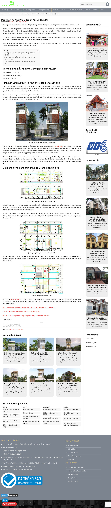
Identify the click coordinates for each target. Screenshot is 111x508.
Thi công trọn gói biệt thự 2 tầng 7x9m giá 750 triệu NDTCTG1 (97, 253)
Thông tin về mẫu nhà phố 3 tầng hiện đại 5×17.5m (20, 54)
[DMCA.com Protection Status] (9, 495)
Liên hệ (103, 10)
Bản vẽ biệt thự (28, 409)
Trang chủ (4, 14)
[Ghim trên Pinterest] (10, 325)
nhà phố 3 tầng (15, 299)
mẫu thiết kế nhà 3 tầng (16, 329)
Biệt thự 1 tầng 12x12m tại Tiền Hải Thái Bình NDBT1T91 (97, 319)
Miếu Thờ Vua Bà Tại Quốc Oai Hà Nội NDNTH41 (97, 82)
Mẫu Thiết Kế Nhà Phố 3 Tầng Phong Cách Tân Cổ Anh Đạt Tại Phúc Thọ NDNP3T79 (29, 307)
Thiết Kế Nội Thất (76, 10)
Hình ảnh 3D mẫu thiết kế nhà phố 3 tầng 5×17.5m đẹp (20, 58)
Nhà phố (55, 10)
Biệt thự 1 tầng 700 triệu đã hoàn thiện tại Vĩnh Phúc (97, 286)
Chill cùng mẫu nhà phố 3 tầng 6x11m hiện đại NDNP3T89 (14, 354)
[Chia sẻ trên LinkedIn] (16, 325)
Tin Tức (95, 10)
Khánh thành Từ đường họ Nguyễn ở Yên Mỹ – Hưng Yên (97, 50)
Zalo (5, 500)
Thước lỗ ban (90, 338)
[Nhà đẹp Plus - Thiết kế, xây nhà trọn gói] (24, 4)
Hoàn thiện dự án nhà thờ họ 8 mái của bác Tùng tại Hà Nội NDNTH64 (97, 115)
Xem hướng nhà (91, 346)
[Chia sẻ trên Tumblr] (19, 325)
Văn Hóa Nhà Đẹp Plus (36, 503)
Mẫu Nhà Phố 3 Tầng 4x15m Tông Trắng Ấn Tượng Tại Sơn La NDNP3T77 (26, 315)
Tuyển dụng (24, 503)
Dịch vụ (87, 10)
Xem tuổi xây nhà (91, 343)
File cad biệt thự (28, 413)
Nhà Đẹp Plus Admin (22, 21)
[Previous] (91, 146)
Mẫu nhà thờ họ (16, 10)
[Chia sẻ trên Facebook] (4, 325)
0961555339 (10, 504)
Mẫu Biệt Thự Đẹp (44, 10)
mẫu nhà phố (58, 146)
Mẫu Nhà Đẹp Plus (29, 10)
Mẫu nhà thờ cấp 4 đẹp (50, 418)
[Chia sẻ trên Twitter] (7, 325)
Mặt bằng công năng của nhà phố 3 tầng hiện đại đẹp (20, 63)
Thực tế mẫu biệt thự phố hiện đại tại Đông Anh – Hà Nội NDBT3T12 (97, 219)
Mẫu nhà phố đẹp (13, 14)
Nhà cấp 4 (64, 10)
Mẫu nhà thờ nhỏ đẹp (50, 409)
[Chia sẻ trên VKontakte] (13, 325)
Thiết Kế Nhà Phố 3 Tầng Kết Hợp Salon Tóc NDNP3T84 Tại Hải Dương (68, 385)
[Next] (104, 146)
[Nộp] (107, 4)
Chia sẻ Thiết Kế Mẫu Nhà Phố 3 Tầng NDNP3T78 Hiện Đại (21, 311)
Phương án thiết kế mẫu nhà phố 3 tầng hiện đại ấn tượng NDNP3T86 (14, 385)
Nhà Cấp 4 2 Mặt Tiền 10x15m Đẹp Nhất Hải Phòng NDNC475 (97, 185)
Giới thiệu (5, 10)
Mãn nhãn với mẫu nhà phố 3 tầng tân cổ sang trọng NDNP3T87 (67, 354)
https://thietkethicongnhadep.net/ (20, 469)
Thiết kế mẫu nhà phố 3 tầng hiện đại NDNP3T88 (39, 354)
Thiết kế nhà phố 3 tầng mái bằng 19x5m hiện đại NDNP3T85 (39, 385)
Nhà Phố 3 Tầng (24, 14)
